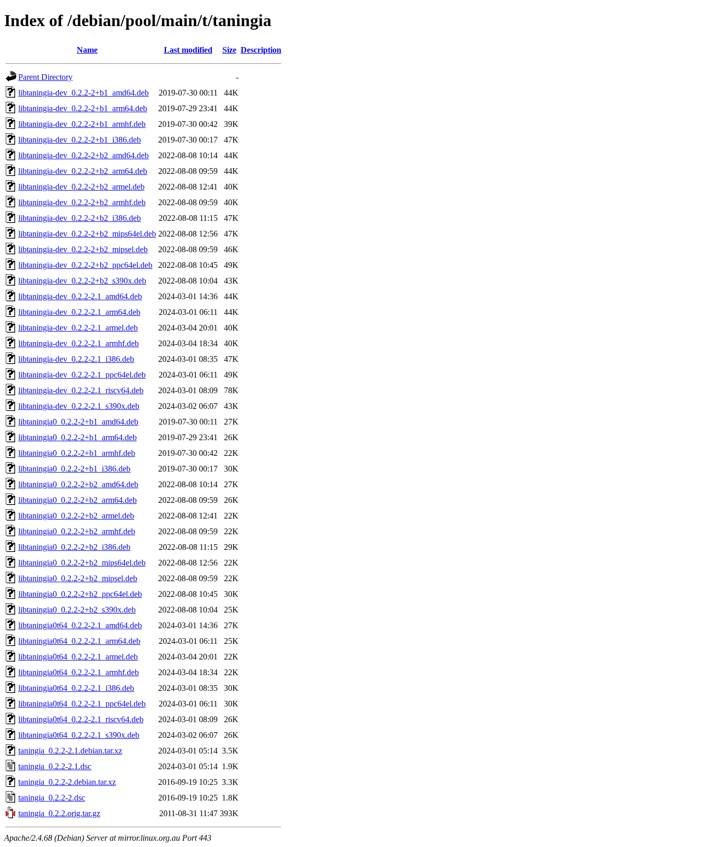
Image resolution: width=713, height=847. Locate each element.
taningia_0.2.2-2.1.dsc (54, 766)
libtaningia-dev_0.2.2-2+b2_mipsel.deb (83, 249)
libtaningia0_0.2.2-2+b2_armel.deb (76, 515)
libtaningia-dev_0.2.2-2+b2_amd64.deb (83, 155)
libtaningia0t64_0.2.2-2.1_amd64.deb (80, 625)
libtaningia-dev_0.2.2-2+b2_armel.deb (81, 186)
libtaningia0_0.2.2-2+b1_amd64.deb (78, 421)
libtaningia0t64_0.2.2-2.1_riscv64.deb (81, 719)
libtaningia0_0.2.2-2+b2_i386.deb (74, 547)
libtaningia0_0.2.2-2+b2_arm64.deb (77, 500)
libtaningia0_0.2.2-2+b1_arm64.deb (77, 437)
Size (229, 49)
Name (87, 49)
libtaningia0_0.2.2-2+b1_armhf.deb (76, 453)
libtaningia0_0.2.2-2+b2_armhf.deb (76, 531)
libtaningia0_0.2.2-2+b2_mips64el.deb (82, 562)
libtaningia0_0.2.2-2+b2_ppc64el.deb (80, 594)
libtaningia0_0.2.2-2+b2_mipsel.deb (77, 578)
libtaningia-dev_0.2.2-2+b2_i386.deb (79, 218)
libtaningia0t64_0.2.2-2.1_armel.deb (78, 656)
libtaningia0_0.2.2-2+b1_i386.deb (74, 468)
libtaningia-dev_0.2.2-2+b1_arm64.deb (82, 108)
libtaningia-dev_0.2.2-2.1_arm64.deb (79, 312)
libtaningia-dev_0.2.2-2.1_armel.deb (78, 327)
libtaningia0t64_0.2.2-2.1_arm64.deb (79, 641)
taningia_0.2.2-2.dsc (51, 797)
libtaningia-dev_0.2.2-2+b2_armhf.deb (82, 202)
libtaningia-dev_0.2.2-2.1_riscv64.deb (81, 390)
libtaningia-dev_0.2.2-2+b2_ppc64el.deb (85, 265)
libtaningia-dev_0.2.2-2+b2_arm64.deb (82, 171)
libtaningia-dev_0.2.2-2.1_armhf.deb (78, 343)
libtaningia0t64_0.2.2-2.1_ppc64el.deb (82, 703)
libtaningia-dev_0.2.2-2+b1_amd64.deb (83, 92)
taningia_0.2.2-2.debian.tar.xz (67, 782)
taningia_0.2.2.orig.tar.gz (59, 813)
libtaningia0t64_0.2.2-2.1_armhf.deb (78, 672)
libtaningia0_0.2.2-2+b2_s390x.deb (77, 609)
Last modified (188, 49)
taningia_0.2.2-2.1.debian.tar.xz (70, 750)
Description (261, 49)
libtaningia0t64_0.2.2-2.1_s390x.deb (78, 735)
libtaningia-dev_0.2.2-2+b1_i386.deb (79, 139)
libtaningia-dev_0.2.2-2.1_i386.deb (76, 359)
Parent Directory (45, 77)
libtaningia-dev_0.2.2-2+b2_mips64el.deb (87, 233)
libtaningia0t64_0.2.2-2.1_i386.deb (76, 688)
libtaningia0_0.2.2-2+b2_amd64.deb (78, 484)
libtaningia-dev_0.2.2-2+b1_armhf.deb (82, 124)
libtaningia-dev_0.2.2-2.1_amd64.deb (80, 296)
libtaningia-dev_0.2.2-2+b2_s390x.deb (82, 280)
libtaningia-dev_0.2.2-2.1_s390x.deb (78, 406)
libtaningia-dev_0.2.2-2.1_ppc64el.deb (82, 374)
